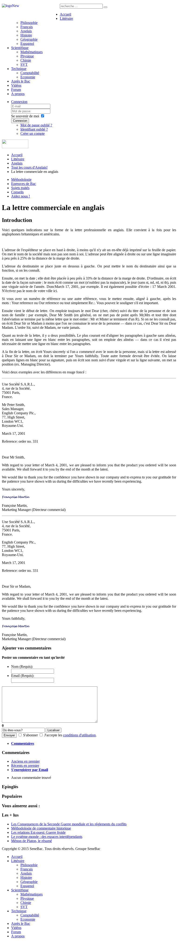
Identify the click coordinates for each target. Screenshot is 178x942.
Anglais (26, 31)
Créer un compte (32, 133)
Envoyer (9, 735)
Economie (27, 77)
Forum (16, 90)
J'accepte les (53, 735)
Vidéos (16, 85)
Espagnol (27, 44)
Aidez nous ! (20, 196)
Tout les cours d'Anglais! (29, 167)
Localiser (54, 730)
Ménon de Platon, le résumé (31, 841)
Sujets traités (20, 188)
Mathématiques (31, 52)
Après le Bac (20, 81)
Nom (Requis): (22, 667)
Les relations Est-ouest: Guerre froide (38, 832)
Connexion (19, 102)
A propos (18, 94)
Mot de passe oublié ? (36, 125)
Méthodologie (21, 179)
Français (26, 27)
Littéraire (66, 18)
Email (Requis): (22, 676)
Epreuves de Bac (23, 184)
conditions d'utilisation (79, 735)
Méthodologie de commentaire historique (41, 828)
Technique (18, 69)
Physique (27, 56)
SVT (24, 64)
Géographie (29, 39)
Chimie (25, 60)
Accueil (65, 14)
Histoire (26, 35)
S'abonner (30, 735)
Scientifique (20, 48)
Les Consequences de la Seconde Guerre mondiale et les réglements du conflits (69, 824)
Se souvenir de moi (25, 116)
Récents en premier (25, 765)
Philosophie (29, 23)
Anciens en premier (25, 761)
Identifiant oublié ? (34, 129)
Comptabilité (29, 73)
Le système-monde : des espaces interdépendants (46, 837)
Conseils (17, 192)
